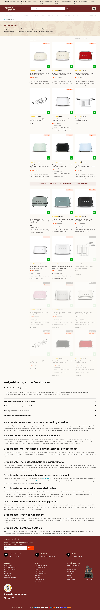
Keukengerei (27, 15)
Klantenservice (39, 571)
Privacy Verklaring (39, 579)
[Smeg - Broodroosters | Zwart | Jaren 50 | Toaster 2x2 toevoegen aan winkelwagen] (71, 158)
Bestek (36, 15)
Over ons (37, 577)
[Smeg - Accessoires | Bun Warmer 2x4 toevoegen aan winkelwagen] (48, 354)
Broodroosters (11, 19)
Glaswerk (51, 15)
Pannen (18, 15)
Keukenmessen (9, 15)
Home (5, 19)
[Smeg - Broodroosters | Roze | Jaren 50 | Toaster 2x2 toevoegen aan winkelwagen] (48, 305)
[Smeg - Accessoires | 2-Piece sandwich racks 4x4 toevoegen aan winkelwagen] (94, 112)
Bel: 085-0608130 (8, 565)
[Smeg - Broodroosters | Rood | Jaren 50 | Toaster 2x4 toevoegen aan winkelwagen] (94, 354)
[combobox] (50, 8)
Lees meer (89, 579)
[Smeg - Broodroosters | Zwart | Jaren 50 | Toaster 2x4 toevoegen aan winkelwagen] (71, 354)
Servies (43, 15)
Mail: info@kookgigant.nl (10, 567)
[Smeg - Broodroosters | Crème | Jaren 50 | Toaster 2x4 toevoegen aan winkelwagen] (48, 66)
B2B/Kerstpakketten (40, 567)
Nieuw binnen (92, 15)
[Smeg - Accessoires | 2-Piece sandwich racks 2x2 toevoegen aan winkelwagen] (94, 259)
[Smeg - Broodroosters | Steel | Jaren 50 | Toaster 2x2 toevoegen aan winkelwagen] (71, 305)
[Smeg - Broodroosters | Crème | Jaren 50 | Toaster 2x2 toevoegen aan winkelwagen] (71, 66)
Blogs (36, 569)
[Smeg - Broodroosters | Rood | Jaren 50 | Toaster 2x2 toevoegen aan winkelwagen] (94, 66)
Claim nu (31, 548)
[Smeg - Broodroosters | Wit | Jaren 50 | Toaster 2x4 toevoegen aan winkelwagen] (48, 259)
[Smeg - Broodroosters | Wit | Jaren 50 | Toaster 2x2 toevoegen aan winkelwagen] (71, 112)
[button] (94, 8)
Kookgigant (19, 607)
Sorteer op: (78, 38)
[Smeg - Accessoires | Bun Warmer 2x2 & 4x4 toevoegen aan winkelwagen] (48, 112)
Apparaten (59, 15)
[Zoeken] (67, 8)
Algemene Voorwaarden (41, 565)
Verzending (38, 581)
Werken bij (37, 575)
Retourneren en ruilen (40, 573)
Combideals (76, 15)
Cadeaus (68, 15)
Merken (84, 15)
